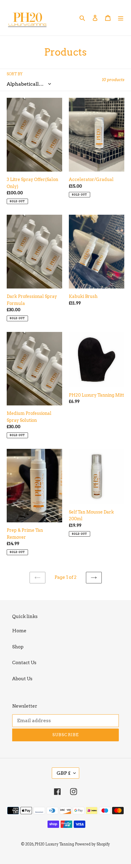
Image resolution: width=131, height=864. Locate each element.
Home (19, 630)
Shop (17, 647)
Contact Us (24, 662)
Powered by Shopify (92, 844)
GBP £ (63, 773)
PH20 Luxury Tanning (54, 844)
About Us (22, 678)
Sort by (15, 74)
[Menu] (120, 17)
